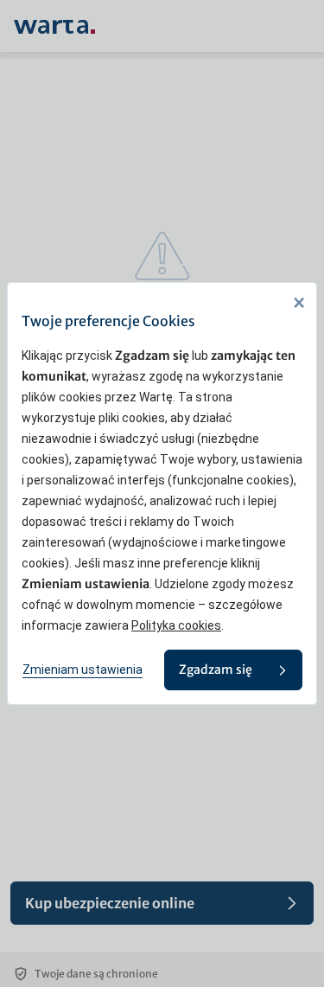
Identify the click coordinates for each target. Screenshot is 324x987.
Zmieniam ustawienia (82, 669)
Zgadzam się (215, 669)
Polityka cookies (176, 625)
